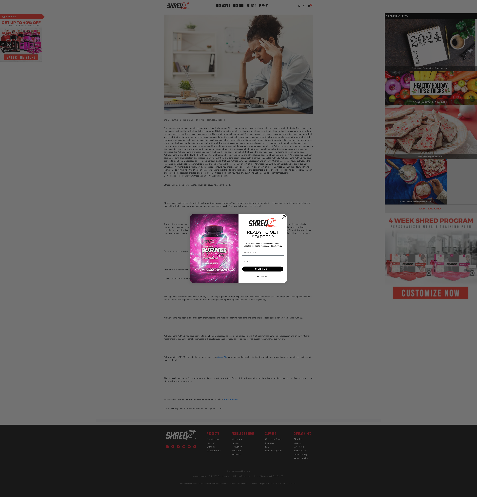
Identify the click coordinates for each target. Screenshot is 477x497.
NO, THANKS (263, 276)
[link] (262, 222)
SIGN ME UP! (262, 269)
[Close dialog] (284, 217)
